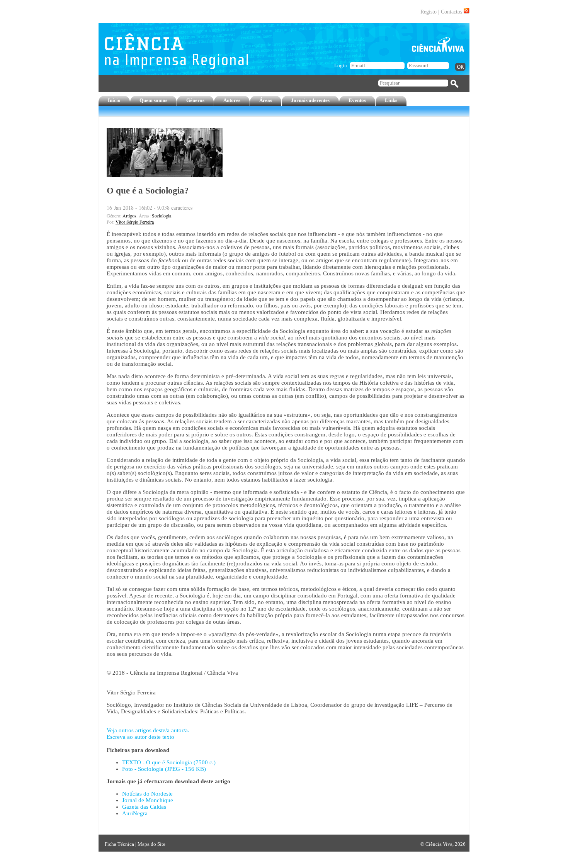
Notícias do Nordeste (147, 794)
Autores (231, 100)
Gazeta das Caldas (144, 807)
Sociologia (161, 215)
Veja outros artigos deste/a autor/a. (148, 730)
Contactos (451, 12)
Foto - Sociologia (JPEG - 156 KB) (164, 769)
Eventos (357, 100)
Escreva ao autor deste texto (140, 737)
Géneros (195, 100)
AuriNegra (135, 813)
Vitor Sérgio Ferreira (135, 222)
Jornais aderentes (310, 100)
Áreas (265, 100)
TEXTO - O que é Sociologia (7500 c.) (169, 762)
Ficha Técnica (119, 844)
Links (391, 100)
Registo (428, 12)
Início (114, 100)
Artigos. (130, 215)
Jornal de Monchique (147, 800)
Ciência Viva (438, 844)
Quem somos (153, 100)
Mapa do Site (151, 844)
